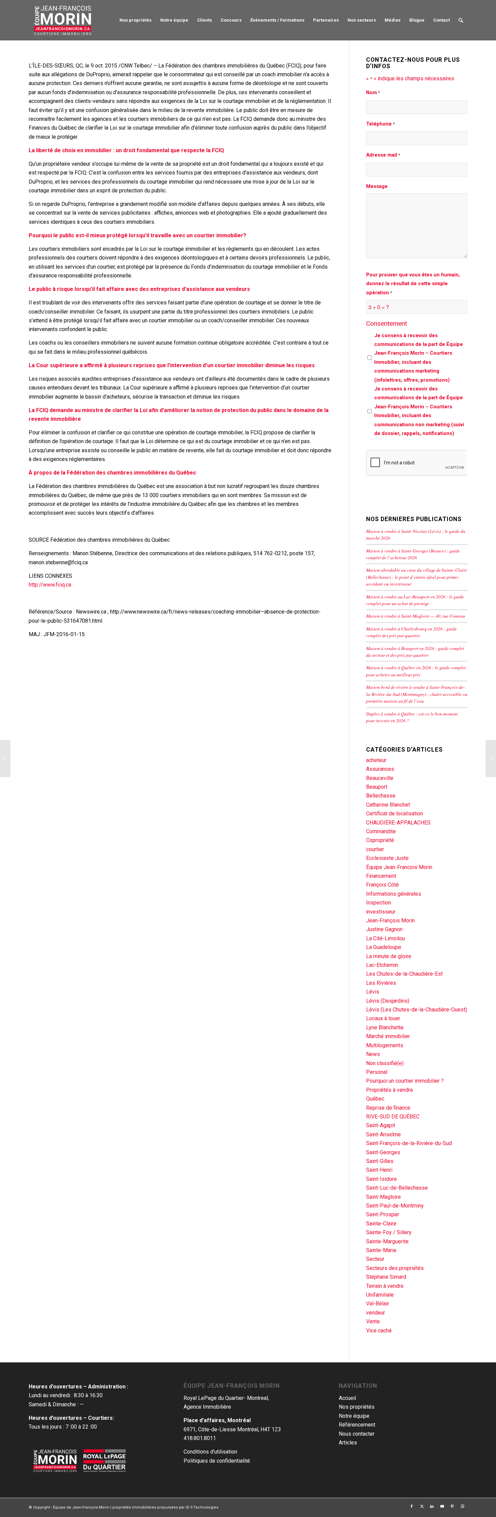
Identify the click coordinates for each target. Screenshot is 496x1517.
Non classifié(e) (385, 1063)
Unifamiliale (380, 1295)
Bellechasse (380, 795)
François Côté (382, 885)
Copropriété (380, 840)
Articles (348, 1442)
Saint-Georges (383, 1152)
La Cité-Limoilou (385, 938)
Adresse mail (383, 155)
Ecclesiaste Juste (387, 858)
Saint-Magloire (383, 1197)
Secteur (375, 1259)
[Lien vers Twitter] (422, 1506)
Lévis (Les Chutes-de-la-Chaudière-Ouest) (416, 1009)
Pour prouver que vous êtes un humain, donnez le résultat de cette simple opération (413, 284)
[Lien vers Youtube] (442, 1506)
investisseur (380, 912)
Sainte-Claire (381, 1223)
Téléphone (380, 124)
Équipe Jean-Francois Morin (399, 867)
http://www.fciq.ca (50, 584)
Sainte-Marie (381, 1250)
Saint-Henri (379, 1170)
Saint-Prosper (382, 1214)
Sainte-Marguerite (387, 1241)
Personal (376, 1072)
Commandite (381, 831)
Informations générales (393, 894)
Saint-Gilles (379, 1161)
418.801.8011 (200, 1438)
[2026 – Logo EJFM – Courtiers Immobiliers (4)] (63, 20)
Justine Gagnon (384, 929)
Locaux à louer (383, 1018)
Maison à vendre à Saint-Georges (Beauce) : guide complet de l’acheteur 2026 (413, 554)
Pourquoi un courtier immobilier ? (405, 1081)
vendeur (375, 1312)
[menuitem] (135, 20)
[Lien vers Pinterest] (452, 1506)
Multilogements (384, 1045)
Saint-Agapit (380, 1125)
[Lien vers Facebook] (412, 1506)
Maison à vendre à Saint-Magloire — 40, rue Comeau (415, 616)
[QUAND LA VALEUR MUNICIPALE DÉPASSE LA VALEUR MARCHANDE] (5, 758)
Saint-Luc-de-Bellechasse (397, 1188)
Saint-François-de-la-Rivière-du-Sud (409, 1143)
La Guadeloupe (383, 947)
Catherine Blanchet (388, 805)
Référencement (357, 1424)
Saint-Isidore (381, 1179)
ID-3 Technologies (202, 1507)
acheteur (376, 760)
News (373, 1054)
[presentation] (417, 463)
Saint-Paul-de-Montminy (395, 1205)
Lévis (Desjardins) (387, 1001)
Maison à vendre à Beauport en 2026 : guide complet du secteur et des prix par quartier (415, 651)
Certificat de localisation (394, 813)
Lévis (372, 991)
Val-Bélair (377, 1303)
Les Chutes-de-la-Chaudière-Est (404, 974)
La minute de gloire (388, 956)
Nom (373, 92)
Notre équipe (354, 1416)
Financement (381, 876)
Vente (373, 1321)
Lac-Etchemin (382, 965)
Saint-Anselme (383, 1134)
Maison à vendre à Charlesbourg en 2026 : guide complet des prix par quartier (411, 632)
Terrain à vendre (385, 1286)
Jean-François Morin (390, 920)
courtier (375, 849)
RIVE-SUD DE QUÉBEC (392, 1116)
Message (377, 186)
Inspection (378, 902)
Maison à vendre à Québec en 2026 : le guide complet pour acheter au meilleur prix (416, 670)
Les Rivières (381, 983)
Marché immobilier (388, 1036)
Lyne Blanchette (385, 1027)
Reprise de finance (388, 1108)
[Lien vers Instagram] (462, 1506)
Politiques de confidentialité (217, 1461)
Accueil (347, 1398)
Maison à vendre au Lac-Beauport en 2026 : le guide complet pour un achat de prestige (415, 599)
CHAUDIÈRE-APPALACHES (398, 822)
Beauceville (379, 778)
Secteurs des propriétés (395, 1268)
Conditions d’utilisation (210, 1451)
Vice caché (379, 1330)
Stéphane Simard (386, 1277)
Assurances (380, 769)
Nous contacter (357, 1434)
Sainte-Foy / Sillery (389, 1232)
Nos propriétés (357, 1407)
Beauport (376, 787)
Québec (375, 1098)
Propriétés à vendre (389, 1090)
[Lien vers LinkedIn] (432, 1506)
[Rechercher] (460, 20)
